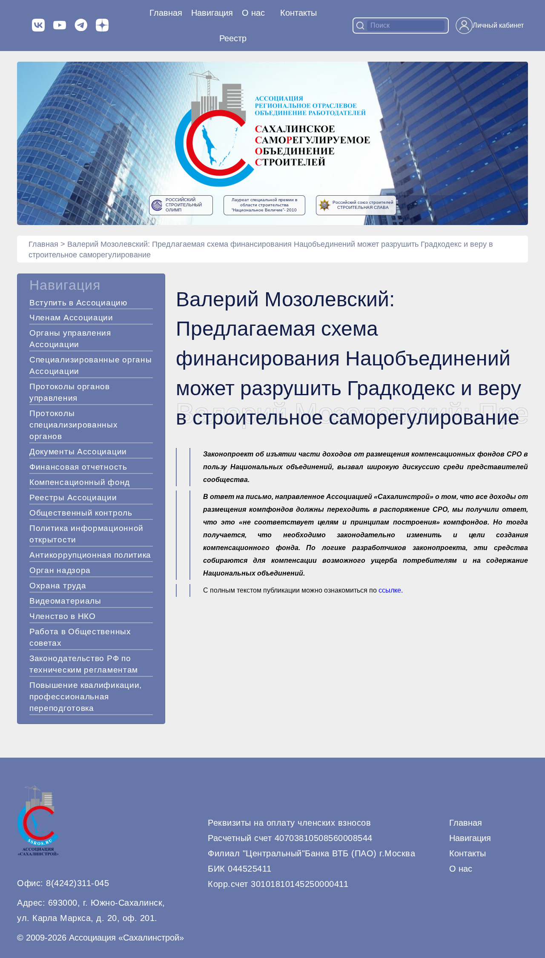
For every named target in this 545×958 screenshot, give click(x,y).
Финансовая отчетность (78, 466)
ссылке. (391, 590)
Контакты (298, 12)
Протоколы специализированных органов (73, 425)
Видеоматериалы (65, 600)
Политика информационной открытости (86, 534)
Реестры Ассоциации (73, 497)
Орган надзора (60, 570)
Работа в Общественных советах (80, 637)
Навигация (470, 838)
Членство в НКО (62, 616)
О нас (253, 12)
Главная (165, 12)
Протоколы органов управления (69, 392)
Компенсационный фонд (79, 482)
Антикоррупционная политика (90, 554)
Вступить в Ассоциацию (78, 302)
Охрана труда (57, 585)
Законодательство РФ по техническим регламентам (83, 664)
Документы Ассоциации (78, 451)
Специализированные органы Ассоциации (90, 365)
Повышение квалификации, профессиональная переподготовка (85, 697)
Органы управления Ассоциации (70, 338)
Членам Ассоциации (71, 317)
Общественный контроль (80, 512)
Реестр (233, 38)
